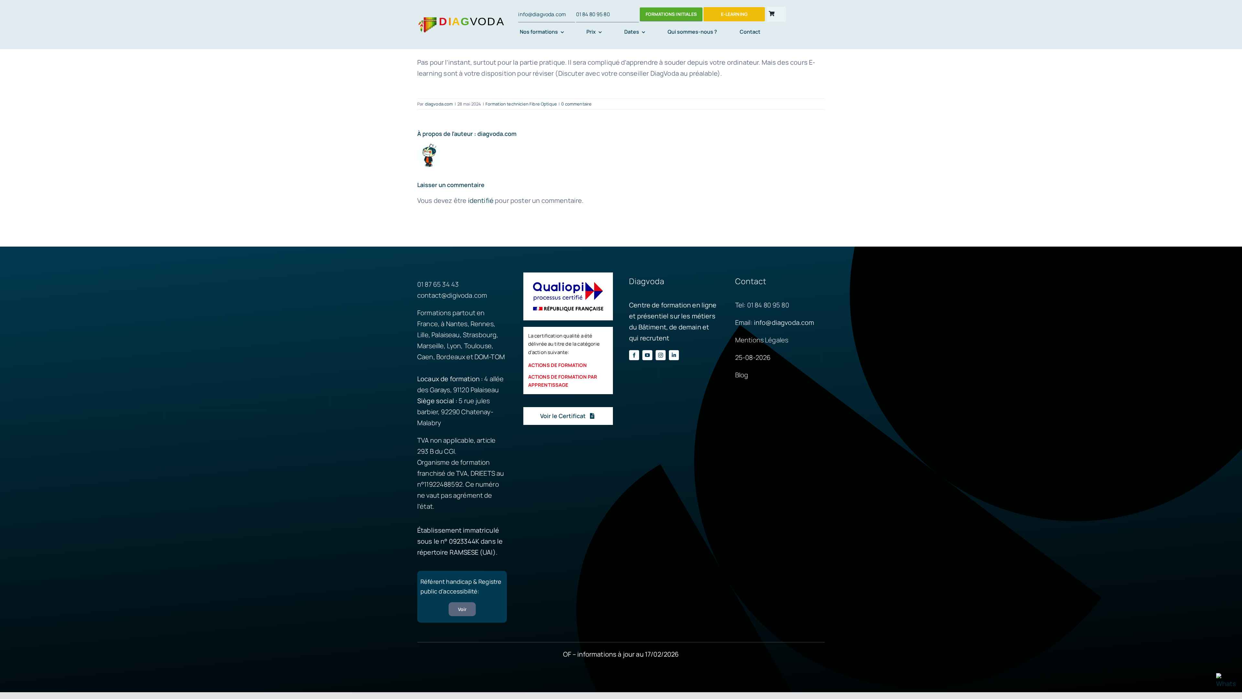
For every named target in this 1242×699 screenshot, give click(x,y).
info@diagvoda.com (542, 14)
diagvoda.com (439, 104)
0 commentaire (576, 104)
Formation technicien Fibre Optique (521, 104)
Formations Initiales (671, 14)
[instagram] (661, 355)
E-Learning (734, 14)
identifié (481, 200)
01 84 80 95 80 (593, 14)
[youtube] (647, 355)
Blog (741, 375)
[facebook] (634, 355)
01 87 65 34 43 (438, 284)
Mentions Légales (762, 340)
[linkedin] (674, 355)
